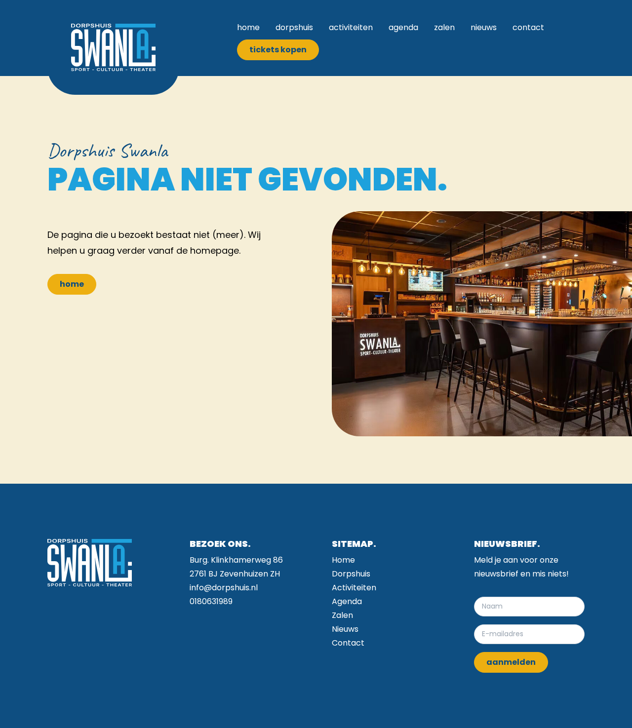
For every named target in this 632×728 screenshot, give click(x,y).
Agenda (403, 27)
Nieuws (484, 27)
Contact (528, 27)
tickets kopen (278, 49)
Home (248, 27)
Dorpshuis (294, 27)
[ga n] (113, 47)
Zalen (444, 27)
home (72, 284)
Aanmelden (511, 662)
